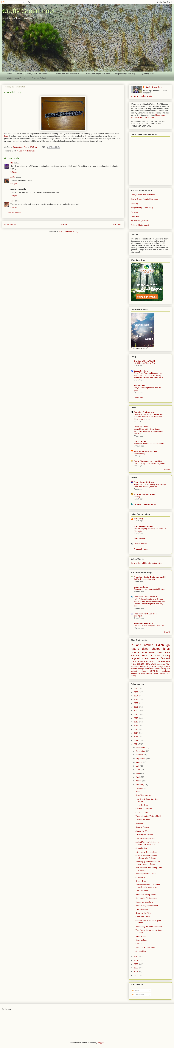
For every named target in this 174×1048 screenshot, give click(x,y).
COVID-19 (154, 671)
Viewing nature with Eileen (146, 451)
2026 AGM (138, 616)
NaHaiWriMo (139, 538)
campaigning (163, 661)
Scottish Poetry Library (144, 494)
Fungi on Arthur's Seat (145, 947)
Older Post (117, 224)
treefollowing (161, 669)
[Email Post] (43, 147)
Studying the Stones (144, 835)
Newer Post (10, 224)
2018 (136, 718)
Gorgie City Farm (148, 666)
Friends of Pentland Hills (145, 614)
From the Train (142, 805)
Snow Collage (141, 940)
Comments (139, 995)
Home (9, 74)
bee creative (139, 385)
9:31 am (13, 207)
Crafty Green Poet (28, 10)
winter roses (141, 936)
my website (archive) (140, 221)
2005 (136, 975)
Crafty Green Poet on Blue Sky (67, 74)
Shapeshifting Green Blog (125, 74)
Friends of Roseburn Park (145, 597)
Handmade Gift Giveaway (147, 898)
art (168, 669)
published (135, 666)
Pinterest (134, 212)
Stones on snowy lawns (146, 894)
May (138, 773)
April (138, 777)
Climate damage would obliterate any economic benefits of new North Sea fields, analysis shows (148, 416)
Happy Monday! (140, 453)
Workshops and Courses (16, 78)
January (140, 788)
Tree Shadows (142, 909)
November (141, 751)
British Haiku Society (143, 526)
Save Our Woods (143, 820)
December (141, 747)
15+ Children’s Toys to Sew (144, 363)
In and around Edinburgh (150, 645)
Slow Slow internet (143, 795)
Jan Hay (137, 497)
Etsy (168, 664)
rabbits (140, 664)
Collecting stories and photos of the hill (149, 626)
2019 (136, 714)
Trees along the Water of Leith (148, 816)
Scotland (165, 658)
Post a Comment (14, 213)
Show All (167, 469)
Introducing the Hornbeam (147, 852)
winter (152, 661)
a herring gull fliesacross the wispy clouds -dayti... (148, 862)
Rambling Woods (142, 427)
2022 (136, 703)
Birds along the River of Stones (149, 926)
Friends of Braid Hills (143, 623)
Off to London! (142, 812)
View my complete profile (141, 96)
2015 (136, 729)
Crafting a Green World (144, 361)
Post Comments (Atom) (68, 231)
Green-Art (138, 398)
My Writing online (147, 74)
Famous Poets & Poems (145, 504)
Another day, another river (147, 905)
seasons (161, 664)
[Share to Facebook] (56, 147)
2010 (136, 957)
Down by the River (143, 913)
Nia (11, 163)
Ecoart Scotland (141, 371)
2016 (136, 725)
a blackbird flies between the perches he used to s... (148, 886)
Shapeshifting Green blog (142, 207)
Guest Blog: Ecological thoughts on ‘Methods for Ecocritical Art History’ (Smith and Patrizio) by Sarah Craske (148, 375)
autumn (144, 661)
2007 (136, 968)
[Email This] (48, 147)
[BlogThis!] (50, 147)
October (140, 755)
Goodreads (135, 216)
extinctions (149, 669)
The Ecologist (140, 441)
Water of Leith (151, 655)
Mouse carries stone (144, 902)
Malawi (134, 671)
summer (135, 661)
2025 (136, 692)
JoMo (12, 177)
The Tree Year (142, 891)
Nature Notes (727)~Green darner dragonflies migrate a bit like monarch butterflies (148, 431)
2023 (136, 699)
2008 (136, 964)
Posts (136, 990)
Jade (12, 201)
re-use (19, 151)
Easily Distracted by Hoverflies (148, 461)
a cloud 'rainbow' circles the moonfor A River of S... (147, 843)
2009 (136, 960)
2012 (136, 740)
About (19, 74)
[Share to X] (53, 147)
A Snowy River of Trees (146, 873)
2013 (136, 737)
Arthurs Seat (141, 951)
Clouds (139, 944)
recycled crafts (29, 151)
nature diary (139, 648)
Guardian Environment (144, 412)
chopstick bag (141, 848)
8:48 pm (13, 196)
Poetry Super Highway (144, 482)
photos (155, 648)
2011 (136, 744)
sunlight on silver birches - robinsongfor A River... (147, 856)
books (152, 652)
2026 (136, 688)
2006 (136, 971)
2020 (136, 711)
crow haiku (140, 877)
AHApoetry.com (141, 549)
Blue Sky (134, 203)
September (141, 758)
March (139, 781)
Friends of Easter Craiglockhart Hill (150, 577)
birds (166, 648)
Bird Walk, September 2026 (144, 579)
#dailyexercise (163, 666)
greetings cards (164, 673)
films (133, 664)
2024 (136, 696)
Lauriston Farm (141, 587)
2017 (136, 722)
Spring (166, 655)
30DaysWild (151, 664)
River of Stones (142, 827)
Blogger (100, 1043)
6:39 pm (13, 184)
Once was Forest (143, 917)
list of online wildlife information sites (146, 563)
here (6, 136)
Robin (138, 791)
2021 (136, 707)
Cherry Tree (141, 881)
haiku (159, 652)
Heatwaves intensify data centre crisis (149, 444)
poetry (135, 652)
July (138, 766)
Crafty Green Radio (144, 809)
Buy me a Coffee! (39, 78)
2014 (136, 733)
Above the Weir (142, 831)
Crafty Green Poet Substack (38, 74)
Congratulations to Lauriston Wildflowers (149, 589)
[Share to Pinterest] (58, 147)
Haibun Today (140, 544)
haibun (155, 673)
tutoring (133, 676)
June (138, 769)
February (140, 784)
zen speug (138, 519)
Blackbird (139, 823)
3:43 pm (13, 172)
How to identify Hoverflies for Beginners (149, 463)
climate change (137, 669)
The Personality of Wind (146, 838)
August (139, 762)
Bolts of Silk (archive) (140, 225)
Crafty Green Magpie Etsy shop (97, 74)
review (144, 652)
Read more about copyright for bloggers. (148, 116)
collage (143, 671)
